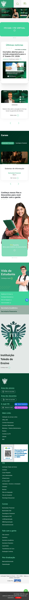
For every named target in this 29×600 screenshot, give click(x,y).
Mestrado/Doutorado (7, 524)
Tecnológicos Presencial (8, 513)
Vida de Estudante (5, 302)
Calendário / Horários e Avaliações (11, 484)
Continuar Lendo (14, 59)
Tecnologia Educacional (6, 297)
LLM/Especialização (7, 519)
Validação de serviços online (9, 417)
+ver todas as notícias (20, 49)
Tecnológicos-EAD (7, 516)
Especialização (6, 564)
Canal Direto (5, 546)
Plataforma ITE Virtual (6, 294)
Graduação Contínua (7, 551)
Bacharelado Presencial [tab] (7, 143)
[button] (5, 12)
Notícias (4, 489)
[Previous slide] (10, 123)
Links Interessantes (7, 475)
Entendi (18, 597)
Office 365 (5, 419)
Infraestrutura (5, 478)
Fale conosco (5, 534)
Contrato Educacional (7, 422)
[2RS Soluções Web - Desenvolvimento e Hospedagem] (18, 580)
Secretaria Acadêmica (9, 308)
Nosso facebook (22, 404)
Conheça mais (6, 278)
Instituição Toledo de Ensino (9, 467)
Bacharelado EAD (6, 510)
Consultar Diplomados (8, 425)
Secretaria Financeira (9, 311)
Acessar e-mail (9, 407)
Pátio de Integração (5, 299)
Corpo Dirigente (6, 472)
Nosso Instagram (22, 407)
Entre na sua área (9, 391)
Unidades (4, 486)
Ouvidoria (4, 537)
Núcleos (4, 431)
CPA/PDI (4, 436)
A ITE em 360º (6, 481)
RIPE (3, 439)
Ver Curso (13, 178)
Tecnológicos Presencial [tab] (21, 143)
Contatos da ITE (6, 434)
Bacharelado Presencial (8, 508)
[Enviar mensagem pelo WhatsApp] (25, 591)
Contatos (4, 469)
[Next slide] (18, 123)
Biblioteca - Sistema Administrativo (11, 428)
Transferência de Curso (8, 548)
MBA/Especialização (7, 522)
